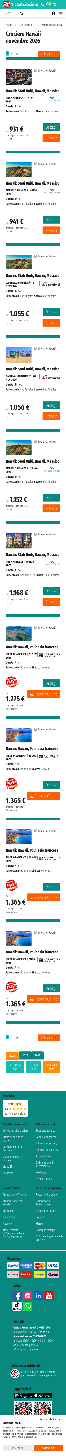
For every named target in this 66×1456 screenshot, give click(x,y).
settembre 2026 (15, 1067)
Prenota (51, 138)
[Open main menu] (61, 13)
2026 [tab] (12, 1055)
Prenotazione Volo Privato (13, 1202)
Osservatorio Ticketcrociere (43, 1202)
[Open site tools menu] (61, 4)
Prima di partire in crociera (13, 1138)
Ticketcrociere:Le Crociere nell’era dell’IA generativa (13, 1233)
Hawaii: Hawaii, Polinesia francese (32, 647)
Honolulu (25, 667)
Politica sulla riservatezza (51, 1419)
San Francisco (27, 111)
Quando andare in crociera (13, 1158)
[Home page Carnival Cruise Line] (50, 282)
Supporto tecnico (45, 1130)
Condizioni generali (46, 1137)
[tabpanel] (33, 1068)
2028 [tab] (37, 1055)
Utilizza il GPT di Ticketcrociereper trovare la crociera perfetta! (38, 1373)
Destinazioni (26, 25)
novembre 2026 (52, 1067)
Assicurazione (43, 1156)
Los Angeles (26, 203)
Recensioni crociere (47, 1194)
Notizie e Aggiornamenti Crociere (49, 1238)
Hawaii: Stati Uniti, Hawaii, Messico (32, 90)
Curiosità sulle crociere (15, 1130)
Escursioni (8, 1173)
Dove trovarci (10, 1217)
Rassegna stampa (45, 1230)
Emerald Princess (17, 190)
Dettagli (51, 127)
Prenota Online (45, 694)
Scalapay (40, 1217)
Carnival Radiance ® (18, 282)
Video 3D (7, 1166)
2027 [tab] (25, 1055)
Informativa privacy (46, 1143)
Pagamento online (46, 1211)
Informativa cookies (47, 1150)
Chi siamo (8, 1211)
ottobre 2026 (33, 1067)
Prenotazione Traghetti (15, 1194)
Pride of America (16, 654)
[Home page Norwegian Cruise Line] (49, 654)
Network (7, 1223)
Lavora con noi (44, 1179)
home (9, 25)
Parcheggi (41, 1172)
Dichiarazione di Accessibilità (45, 1164)
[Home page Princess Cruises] (52, 98)
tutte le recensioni (15, 1113)
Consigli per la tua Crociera (13, 1148)
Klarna (39, 1223)
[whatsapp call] (48, 4)
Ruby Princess (14, 98)
